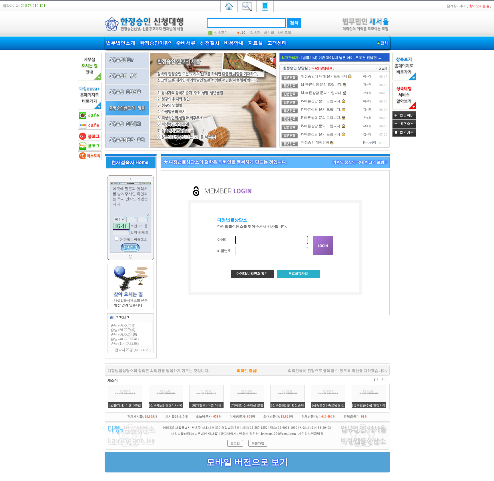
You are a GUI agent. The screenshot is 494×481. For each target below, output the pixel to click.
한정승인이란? (156, 43)
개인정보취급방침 (310, 433)
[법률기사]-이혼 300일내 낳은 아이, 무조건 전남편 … (341, 58)
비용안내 (234, 43)
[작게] (404, 127)
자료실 (255, 43)
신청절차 (210, 43)
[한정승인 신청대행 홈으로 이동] (229, 6)
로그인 (235, 443)
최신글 (269, 33)
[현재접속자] (119, 317)
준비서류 (186, 43)
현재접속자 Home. (130, 162)
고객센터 (277, 43)
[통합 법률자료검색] (247, 6)
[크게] (404, 119)
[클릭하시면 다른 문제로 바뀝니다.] (121, 226)
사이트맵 (284, 33)
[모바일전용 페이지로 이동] (265, 6)
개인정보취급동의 (133, 240)
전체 (384, 43)
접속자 (255, 33)
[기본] (404, 136)
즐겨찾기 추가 (456, 6)
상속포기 (221, 33)
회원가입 (258, 443)
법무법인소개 (120, 43)
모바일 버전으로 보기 (247, 462)
